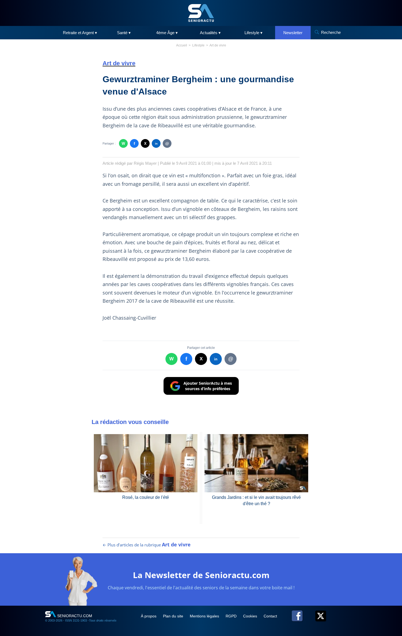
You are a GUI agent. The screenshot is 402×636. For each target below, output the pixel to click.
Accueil (181, 45)
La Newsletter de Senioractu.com (201, 575)
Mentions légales (205, 616)
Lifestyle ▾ (253, 32)
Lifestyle (198, 45)
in (156, 143)
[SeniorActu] (201, 13)
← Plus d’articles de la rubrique (147, 544)
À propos (149, 616)
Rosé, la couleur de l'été (145, 497)
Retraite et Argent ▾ (80, 32)
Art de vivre (217, 45)
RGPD (232, 616)
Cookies (250, 616)
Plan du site (173, 616)
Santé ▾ (124, 32)
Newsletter (292, 32)
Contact (270, 616)
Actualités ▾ (210, 32)
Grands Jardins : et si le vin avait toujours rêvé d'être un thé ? (256, 500)
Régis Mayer (145, 163)
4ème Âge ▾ (167, 32)
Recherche (331, 32)
